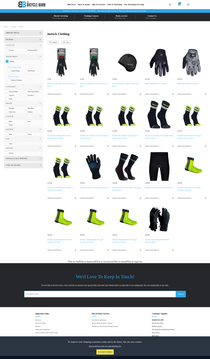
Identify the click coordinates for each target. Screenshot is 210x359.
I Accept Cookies (105, 352)
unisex (30, 134)
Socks (10, 99)
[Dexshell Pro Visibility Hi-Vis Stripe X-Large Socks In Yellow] (126, 114)
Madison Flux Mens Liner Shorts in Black (159, 188)
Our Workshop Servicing (134, 4)
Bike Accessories (98, 4)
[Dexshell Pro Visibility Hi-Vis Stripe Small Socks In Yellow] (94, 114)
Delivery (38, 320)
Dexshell (11, 108)
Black (10, 121)
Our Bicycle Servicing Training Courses (105, 326)
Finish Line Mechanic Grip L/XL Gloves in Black (61, 85)
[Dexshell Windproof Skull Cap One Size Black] (126, 62)
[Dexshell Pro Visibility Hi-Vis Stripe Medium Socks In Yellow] (61, 114)
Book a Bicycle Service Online (102, 323)
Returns (37, 326)
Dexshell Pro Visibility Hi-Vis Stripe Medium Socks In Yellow (59, 137)
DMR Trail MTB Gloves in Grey (188, 84)
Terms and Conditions (42, 329)
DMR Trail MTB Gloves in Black (156, 84)
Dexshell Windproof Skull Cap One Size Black (125, 85)
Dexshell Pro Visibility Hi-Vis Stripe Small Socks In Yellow (94, 137)
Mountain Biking (32, 50)
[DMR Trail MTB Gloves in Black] (159, 62)
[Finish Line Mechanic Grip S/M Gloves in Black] (94, 62)
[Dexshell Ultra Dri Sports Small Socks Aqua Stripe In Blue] (126, 166)
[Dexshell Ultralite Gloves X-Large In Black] (94, 166)
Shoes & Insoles (84, 4)
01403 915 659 (158, 320)
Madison (30, 112)
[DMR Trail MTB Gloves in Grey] (191, 62)
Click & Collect (40, 323)
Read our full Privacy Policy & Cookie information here (105, 346)
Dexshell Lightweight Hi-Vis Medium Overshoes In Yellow (59, 241)
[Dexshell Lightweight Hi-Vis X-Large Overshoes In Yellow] (126, 218)
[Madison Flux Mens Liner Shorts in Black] (159, 166)
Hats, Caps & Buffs (33, 91)
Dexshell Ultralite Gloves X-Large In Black (94, 188)
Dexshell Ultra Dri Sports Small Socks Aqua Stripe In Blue (126, 189)
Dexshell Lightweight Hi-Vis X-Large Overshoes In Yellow (124, 241)
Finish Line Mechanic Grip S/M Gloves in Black (94, 85)
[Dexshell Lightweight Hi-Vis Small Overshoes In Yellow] (191, 166)
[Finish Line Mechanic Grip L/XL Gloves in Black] (61, 62)
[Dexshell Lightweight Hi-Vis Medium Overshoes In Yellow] (61, 218)
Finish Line (12, 112)
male (10, 134)
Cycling (11, 50)
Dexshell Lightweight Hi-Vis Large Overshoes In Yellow (91, 241)
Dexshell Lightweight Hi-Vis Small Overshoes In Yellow (188, 189)
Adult (10, 143)
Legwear (11, 95)
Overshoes (31, 95)
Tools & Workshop (114, 4)
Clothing (11, 61)
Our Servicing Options (99, 320)
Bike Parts (71, 4)
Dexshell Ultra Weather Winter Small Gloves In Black (157, 241)
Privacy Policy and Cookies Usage (46, 333)
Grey (29, 121)
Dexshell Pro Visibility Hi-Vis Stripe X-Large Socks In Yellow (125, 137)
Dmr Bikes (31, 108)
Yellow (11, 125)
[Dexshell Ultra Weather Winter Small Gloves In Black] (159, 218)
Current (11, 153)
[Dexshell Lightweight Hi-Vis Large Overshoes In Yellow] (94, 218)
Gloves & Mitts (13, 91)
